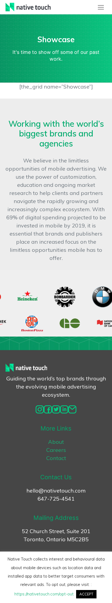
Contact (56, 458)
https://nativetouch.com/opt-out (44, 594)
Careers (56, 449)
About (56, 441)
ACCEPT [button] (86, 594)
